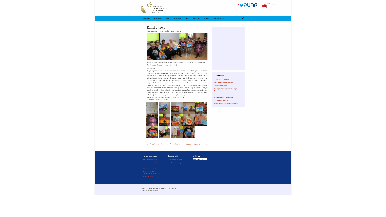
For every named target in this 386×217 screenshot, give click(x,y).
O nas (187, 18)
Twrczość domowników (221, 100)
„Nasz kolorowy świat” (221, 85)
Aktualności (165, 31)
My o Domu (196, 18)
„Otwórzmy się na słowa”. (222, 79)
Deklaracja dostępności (175, 160)
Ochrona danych (219, 18)
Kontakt (206, 18)
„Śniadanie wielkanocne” (158, 144)
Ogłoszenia (177, 18)
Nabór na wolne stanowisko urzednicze (226, 103)
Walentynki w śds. (219, 94)
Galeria (167, 18)
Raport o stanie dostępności (176, 163)
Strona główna (145, 18)
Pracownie (157, 18)
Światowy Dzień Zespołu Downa (223, 82)
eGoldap (155, 190)
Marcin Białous (176, 31)
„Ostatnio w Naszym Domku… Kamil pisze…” (188, 144)
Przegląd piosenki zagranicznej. (223, 97)
